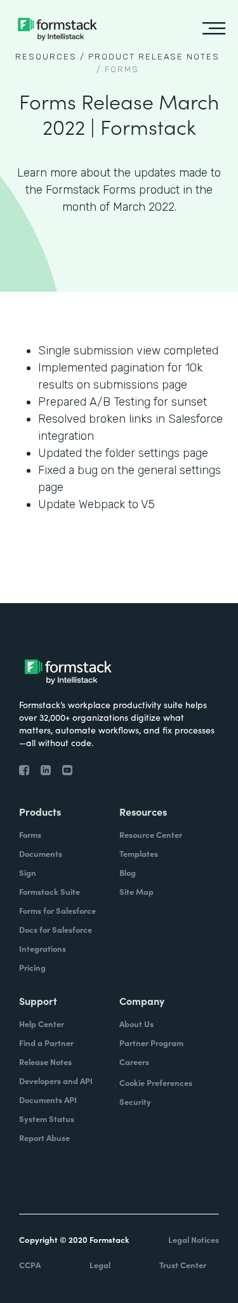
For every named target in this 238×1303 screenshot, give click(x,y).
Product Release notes (154, 56)
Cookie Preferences (155, 1082)
